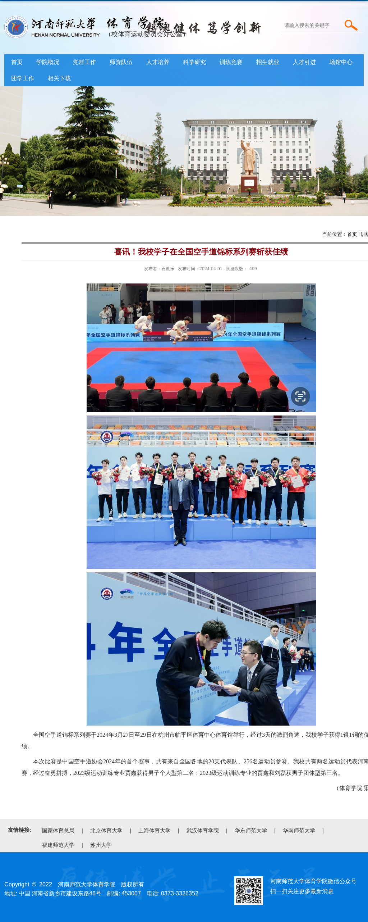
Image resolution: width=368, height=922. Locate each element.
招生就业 (267, 62)
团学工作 (22, 78)
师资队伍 (121, 62)
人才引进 (304, 62)
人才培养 (157, 62)
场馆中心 (341, 62)
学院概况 (47, 62)
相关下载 (59, 78)
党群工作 (84, 62)
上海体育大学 (154, 830)
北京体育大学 (106, 830)
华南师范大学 (299, 830)
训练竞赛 (231, 62)
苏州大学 (101, 845)
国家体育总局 (58, 830)
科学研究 (194, 62)
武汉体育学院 (203, 830)
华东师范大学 (251, 830)
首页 (17, 62)
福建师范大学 (58, 845)
